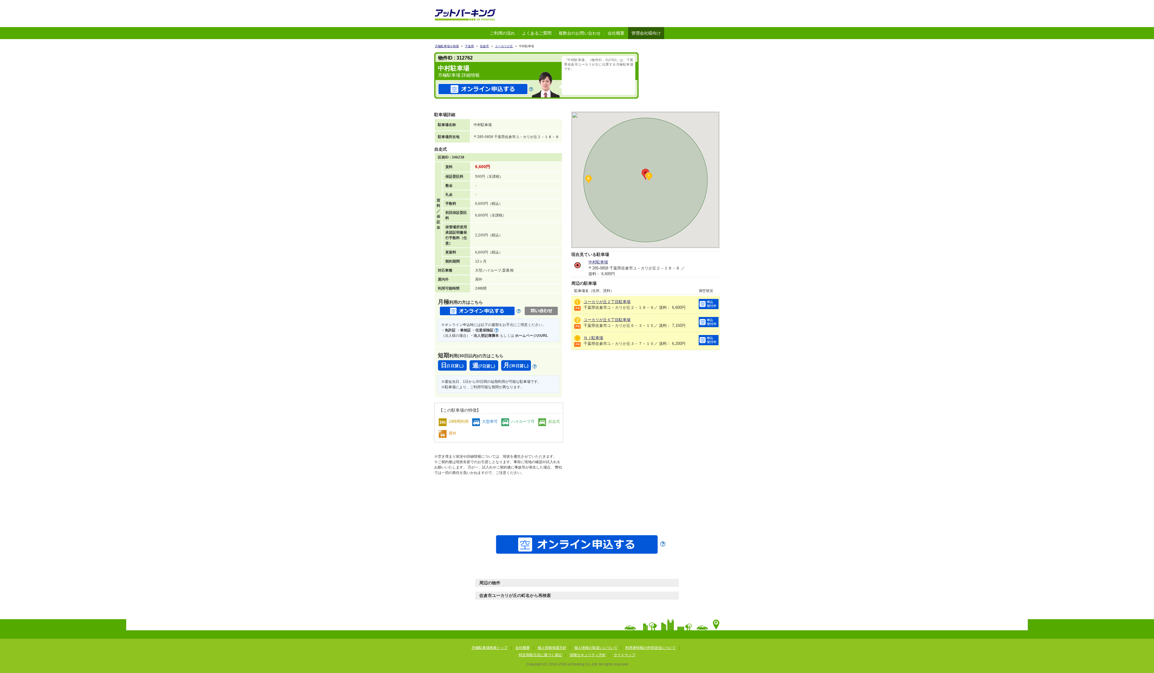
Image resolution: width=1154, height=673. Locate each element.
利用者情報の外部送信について (650, 648)
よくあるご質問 (536, 33)
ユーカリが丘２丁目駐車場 (607, 302)
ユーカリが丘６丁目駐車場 (607, 320)
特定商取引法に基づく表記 (540, 655)
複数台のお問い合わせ (580, 33)
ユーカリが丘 (504, 46)
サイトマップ (624, 655)
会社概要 (616, 33)
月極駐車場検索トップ (490, 648)
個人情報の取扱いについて (596, 648)
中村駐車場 (598, 262)
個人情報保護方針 (552, 648)
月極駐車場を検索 (447, 46)
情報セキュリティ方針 (588, 655)
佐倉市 (484, 46)
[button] (589, 180)
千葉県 (469, 46)
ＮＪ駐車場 (593, 338)
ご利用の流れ (502, 33)
